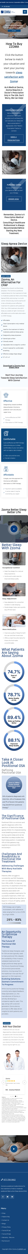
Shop (3, 1213)
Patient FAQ (6, 1216)
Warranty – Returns (8, 1237)
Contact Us (5, 1220)
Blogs (4, 1223)
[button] (3, 1082)
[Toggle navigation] (25, 12)
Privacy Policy (6, 1227)
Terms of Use (6, 1230)
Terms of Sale (6, 1234)
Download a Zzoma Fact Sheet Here (14, 366)
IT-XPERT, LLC (21, 1249)
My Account (6, 1241)
